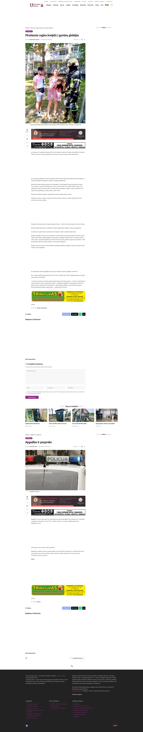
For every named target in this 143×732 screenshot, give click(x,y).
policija (39, 601)
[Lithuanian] (108, 5)
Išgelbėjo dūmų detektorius (32, 423)
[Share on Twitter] (82, 39)
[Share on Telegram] (84, 39)
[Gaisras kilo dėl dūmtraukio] (83, 415)
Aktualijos (29, 31)
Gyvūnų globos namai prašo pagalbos (105, 423)
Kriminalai (29, 420)
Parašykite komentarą (77, 658)
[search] (112, 5)
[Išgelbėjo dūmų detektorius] (36, 415)
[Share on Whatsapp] (27, 142)
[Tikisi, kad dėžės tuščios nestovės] (60, 415)
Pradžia (27, 28)
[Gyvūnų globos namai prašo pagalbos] (107, 415)
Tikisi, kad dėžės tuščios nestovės (57, 423)
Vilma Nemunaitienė (34, 39)
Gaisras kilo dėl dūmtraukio (79, 423)
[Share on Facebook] (80, 39)
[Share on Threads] (83, 314)
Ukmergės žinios (33, 446)
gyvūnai (39, 308)
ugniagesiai (44, 308)
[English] (106, 5)
